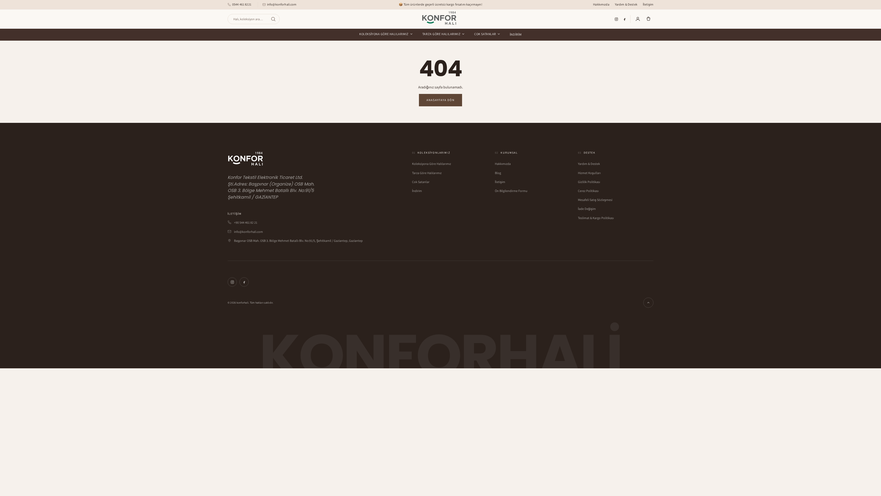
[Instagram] (616, 19)
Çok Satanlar (485, 34)
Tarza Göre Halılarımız (441, 34)
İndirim (516, 34)
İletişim (648, 4)
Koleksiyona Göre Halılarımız (384, 34)
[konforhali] (440, 18)
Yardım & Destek (626, 4)
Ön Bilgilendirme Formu (511, 191)
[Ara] (273, 19)
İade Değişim (587, 209)
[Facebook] (624, 19)
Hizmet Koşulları (589, 173)
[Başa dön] (648, 303)
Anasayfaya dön (440, 100)
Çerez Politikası (588, 191)
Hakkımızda (601, 4)
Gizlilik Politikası (589, 182)
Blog (498, 173)
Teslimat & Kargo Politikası (596, 218)
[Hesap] (638, 19)
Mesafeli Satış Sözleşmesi (595, 200)
